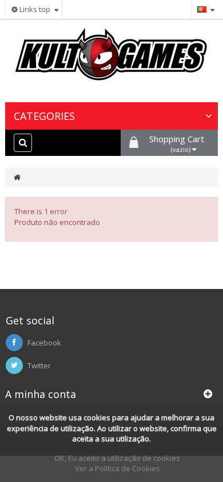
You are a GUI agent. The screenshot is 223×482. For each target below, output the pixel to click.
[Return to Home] (17, 177)
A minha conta (40, 394)
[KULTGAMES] (111, 60)
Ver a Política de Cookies (117, 468)
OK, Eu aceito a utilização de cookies (117, 458)
